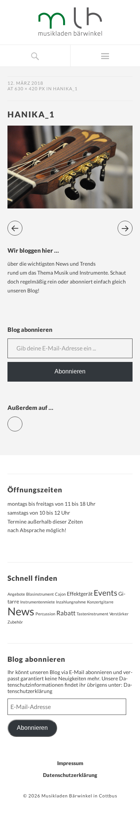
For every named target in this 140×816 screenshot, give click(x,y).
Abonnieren (70, 371)
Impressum (70, 763)
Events (105, 593)
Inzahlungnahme (71, 601)
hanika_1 (65, 88)
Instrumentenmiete (37, 601)
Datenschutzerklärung (70, 775)
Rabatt (65, 613)
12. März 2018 (25, 83)
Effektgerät (80, 593)
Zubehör (15, 621)
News (20, 611)
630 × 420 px (30, 88)
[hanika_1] (70, 206)
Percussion (45, 613)
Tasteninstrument (92, 613)
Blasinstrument (40, 594)
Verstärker (118, 613)
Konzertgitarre (100, 601)
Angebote (16, 594)
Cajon (60, 594)
